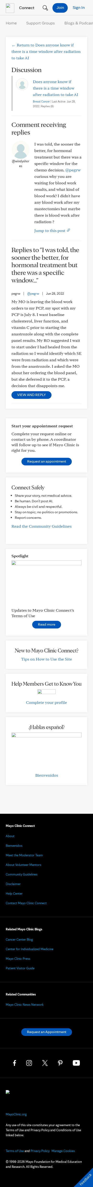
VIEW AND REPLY (31, 394)
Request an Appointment (46, 1031)
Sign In (79, 7)
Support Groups (40, 22)
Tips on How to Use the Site (46, 658)
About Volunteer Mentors (23, 865)
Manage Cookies (63, 1151)
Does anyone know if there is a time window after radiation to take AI (55, 88)
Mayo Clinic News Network (25, 1004)
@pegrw (73, 169)
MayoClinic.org (16, 1114)
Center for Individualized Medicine (29, 949)
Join (60, 7)
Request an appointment (46, 461)
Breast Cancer (41, 101)
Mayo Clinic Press (18, 959)
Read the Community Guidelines (41, 526)
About (10, 836)
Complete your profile (46, 702)
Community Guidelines (21, 874)
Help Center (14, 893)
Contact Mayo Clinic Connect (26, 903)
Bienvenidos (46, 775)
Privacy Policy (40, 1151)
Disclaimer (13, 884)
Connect (26, 7)
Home (11, 22)
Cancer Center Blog (19, 939)
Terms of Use (15, 1151)
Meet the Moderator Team (24, 855)
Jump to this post (50, 230)
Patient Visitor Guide (20, 968)
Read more (46, 624)
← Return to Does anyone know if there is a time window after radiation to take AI (46, 51)
